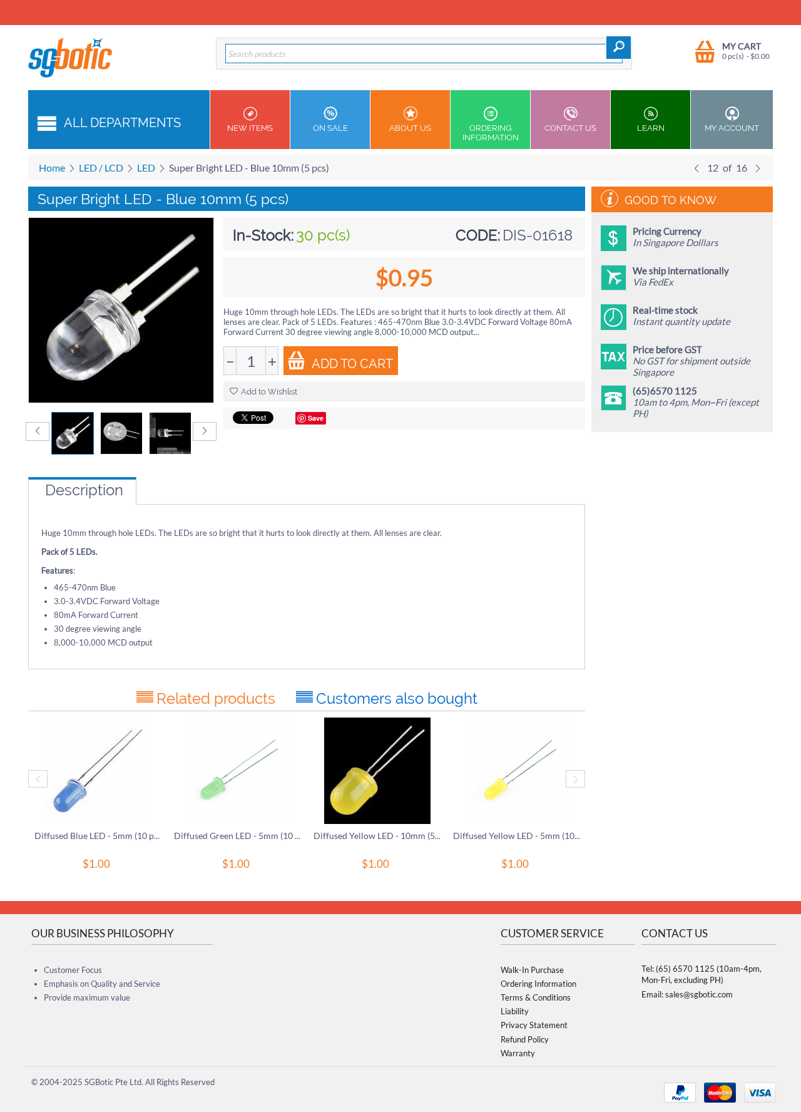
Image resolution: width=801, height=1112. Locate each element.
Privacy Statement (534, 1025)
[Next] (757, 168)
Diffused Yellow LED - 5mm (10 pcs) (516, 835)
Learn (651, 128)
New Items (250, 128)
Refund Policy (525, 1039)
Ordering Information (490, 132)
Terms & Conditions (536, 997)
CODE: (478, 235)
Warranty (518, 1053)
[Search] (618, 47)
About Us (410, 128)
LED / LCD (101, 167)
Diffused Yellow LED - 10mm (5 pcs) (377, 835)
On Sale (330, 128)
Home (52, 167)
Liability (515, 1011)
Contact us (570, 128)
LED (146, 167)
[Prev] (696, 168)
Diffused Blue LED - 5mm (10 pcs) (97, 835)
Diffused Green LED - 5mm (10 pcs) (237, 835)
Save (316, 418)
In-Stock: (263, 235)
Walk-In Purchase (532, 970)
